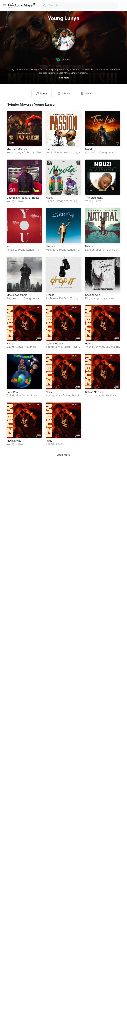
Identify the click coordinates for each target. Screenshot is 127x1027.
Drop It (50, 294)
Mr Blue (11, 249)
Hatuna (89, 343)
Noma (10, 343)
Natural (89, 246)
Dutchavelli (73, 395)
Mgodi (88, 149)
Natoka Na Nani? (94, 392)
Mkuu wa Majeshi (17, 149)
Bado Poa (12, 392)
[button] (63, 73)
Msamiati (51, 249)
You (9, 246)
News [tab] (88, 93)
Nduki (49, 392)
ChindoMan (14, 395)
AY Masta (52, 298)
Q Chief (90, 152)
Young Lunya (15, 152)
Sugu (67, 346)
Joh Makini (52, 152)
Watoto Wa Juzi (55, 343)
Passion (50, 149)
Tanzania (65, 59)
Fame (49, 440)
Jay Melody (113, 346)
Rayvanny (13, 298)
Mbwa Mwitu (14, 440)
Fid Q (62, 298)
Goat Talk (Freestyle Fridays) (23, 197)
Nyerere (50, 246)
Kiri (87, 298)
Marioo (31, 346)
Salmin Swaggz (55, 201)
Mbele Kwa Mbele (17, 294)
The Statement (94, 197)
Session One (92, 294)
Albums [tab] (66, 93)
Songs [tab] (43, 93)
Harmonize (34, 152)
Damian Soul (93, 249)
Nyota (49, 197)
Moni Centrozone (23, 251)
